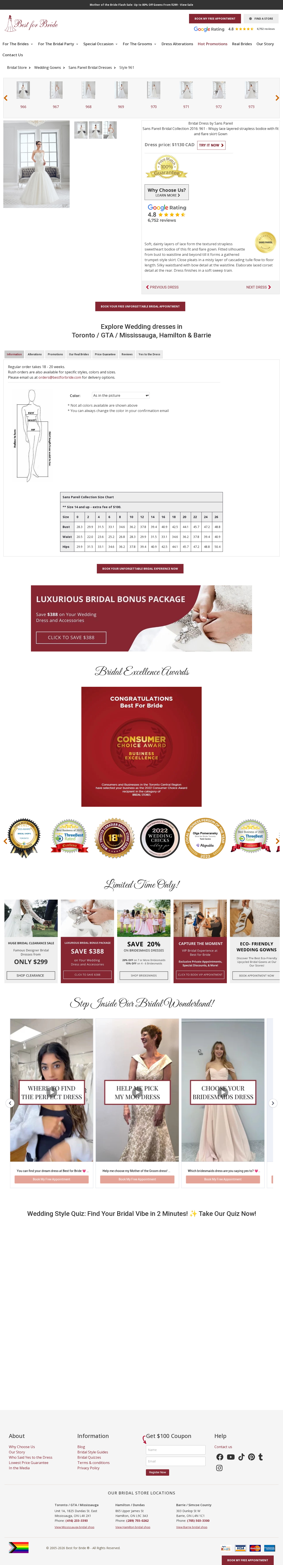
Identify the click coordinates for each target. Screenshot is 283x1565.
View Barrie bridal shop (191, 1532)
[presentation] (6, 98)
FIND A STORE (262, 19)
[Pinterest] (251, 1463)
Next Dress (256, 287)
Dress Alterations (177, 43)
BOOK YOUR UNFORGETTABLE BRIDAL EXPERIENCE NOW (140, 569)
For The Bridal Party (56, 43)
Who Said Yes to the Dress (30, 1462)
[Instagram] (219, 1474)
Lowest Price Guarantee (28, 1467)
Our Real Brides (79, 354)
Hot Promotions (213, 43)
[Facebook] (219, 1463)
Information (14, 354)
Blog (81, 1451)
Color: (75, 395)
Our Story (265, 43)
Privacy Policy (88, 1472)
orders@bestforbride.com (59, 377)
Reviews (127, 354)
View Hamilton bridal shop (132, 1532)
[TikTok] (241, 1463)
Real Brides (242, 43)
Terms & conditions (93, 1467)
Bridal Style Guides (92, 1457)
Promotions (55, 354)
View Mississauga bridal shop (74, 1532)
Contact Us (12, 54)
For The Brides (16, 43)
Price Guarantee (105, 354)
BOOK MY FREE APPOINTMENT (215, 19)
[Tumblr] (260, 1463)
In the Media (19, 1472)
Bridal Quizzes (89, 1462)
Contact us (223, 1451)
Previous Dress (164, 287)
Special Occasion (98, 43)
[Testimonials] (237, 29)
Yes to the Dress (149, 354)
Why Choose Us (22, 1451)
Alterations (35, 354)
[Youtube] (231, 1463)
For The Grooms (138, 43)
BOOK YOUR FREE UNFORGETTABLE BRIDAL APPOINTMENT (140, 306)
